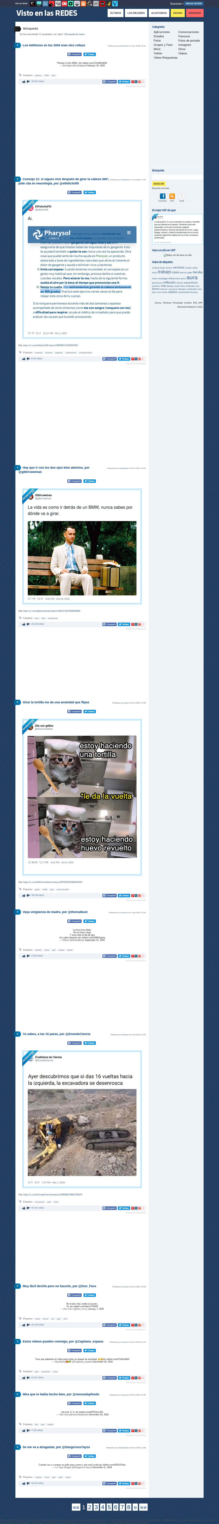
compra (155, 268)
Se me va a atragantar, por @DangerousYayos (56, 1447)
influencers (174, 278)
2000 (47, 75)
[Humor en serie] (77, 3)
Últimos (115, 13)
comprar (38, 1477)
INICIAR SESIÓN (194, 3)
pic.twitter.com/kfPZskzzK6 (89, 1412)
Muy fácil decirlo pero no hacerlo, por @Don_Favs (59, 1286)
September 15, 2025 (95, 940)
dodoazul (124, 913)
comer (68, 1477)
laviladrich (125, 180)
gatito (37, 889)
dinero (156, 288)
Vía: (20, 345)
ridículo (179, 283)
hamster (38, 950)
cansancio (173, 289)
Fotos (157, 40)
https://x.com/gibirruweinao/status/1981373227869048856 (51, 611)
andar (177, 286)
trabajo (164, 271)
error (159, 292)
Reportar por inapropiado (136, 86)
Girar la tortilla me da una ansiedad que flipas (56, 702)
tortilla (45, 889)
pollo (60, 1477)
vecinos (178, 267)
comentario (184, 292)
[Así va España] (51, 3)
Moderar (195, 13)
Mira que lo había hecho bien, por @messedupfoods (61, 1394)
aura (192, 277)
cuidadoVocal (71, 353)
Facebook (162, 201)
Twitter (158, 53)
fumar (165, 292)
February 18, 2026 (96, 65)
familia (197, 272)
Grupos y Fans (163, 44)
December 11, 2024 (102, 1467)
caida (194, 268)
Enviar (177, 13)
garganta (58, 353)
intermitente (52, 618)
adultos (172, 292)
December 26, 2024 (103, 1361)
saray (126, 703)
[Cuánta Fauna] (83, 3)
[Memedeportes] (45, 3)
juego (162, 268)
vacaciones (191, 282)
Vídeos (182, 53)
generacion (157, 283)
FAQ (195, 303)
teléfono (38, 75)
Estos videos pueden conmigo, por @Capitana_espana (63, 1341)
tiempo (182, 289)
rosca (56, 1202)
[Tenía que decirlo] (102, 3)
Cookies (188, 303)
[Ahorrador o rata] (108, 3)
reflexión (169, 282)
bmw (37, 618)
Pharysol (48, 353)
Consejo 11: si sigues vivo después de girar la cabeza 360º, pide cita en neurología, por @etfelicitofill (63, 181)
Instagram (184, 44)
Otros (181, 49)
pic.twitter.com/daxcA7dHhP (84, 1306)
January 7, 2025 (96, 1309)
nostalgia (163, 278)
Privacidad (178, 303)
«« (76, 1507)
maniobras (46, 1372)
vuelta (37, 1319)
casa (175, 272)
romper (50, 1424)
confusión (191, 289)
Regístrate (176, 3)
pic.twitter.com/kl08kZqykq (91, 937)
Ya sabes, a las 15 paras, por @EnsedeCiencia (56, 1034)
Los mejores (136, 13)
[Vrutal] (64, 3)
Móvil (157, 49)
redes (154, 278)
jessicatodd (123, 46)
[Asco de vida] (32, 3)
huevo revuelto (63, 889)
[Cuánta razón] (39, 3)
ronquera (38, 353)
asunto (45, 1319)
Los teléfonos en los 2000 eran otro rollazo (54, 45)
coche (55, 1372)
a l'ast (46, 1477)
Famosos (184, 36)
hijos (183, 286)
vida (163, 285)
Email (181, 201)
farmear (164, 289)
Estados (159, 36)
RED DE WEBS (21, 3)
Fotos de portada (189, 40)
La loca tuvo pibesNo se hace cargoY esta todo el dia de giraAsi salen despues (77, 934)
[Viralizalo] (115, 3)
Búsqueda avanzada (160, 188)
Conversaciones (188, 32)
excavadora (39, 1202)
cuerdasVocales (85, 353)
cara (197, 286)
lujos (154, 292)
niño (65, 1319)
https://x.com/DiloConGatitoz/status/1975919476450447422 (52, 882)
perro (183, 278)
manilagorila (123, 468)
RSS (172, 201)
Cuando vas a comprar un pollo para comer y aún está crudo (69, 1464)
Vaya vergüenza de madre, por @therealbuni (55, 912)
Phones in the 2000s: (68, 63)
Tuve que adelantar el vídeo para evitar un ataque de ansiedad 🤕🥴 (69, 1359)
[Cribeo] (70, 3)
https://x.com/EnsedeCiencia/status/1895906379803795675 (52, 1194)
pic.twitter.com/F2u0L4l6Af (116, 1359)
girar (53, 75)
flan (36, 1424)
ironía (154, 272)
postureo (156, 286)
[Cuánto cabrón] (58, 3)
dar (52, 1319)
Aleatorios (159, 13)
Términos (167, 303)
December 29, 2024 (98, 1414)
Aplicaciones (162, 32)
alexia (126, 1287)
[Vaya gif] (96, 3)
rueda (46, 950)
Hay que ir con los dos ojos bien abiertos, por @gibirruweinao (53, 470)
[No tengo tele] (89, 3)
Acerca (158, 303)
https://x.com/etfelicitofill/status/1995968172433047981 (50, 345)
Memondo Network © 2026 (189, 307)
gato (190, 272)
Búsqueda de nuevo (75, 34)
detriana (125, 1035)
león (200, 289)
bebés (69, 950)
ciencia (169, 268)
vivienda (190, 286)
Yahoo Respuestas (166, 57)
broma (194, 292)
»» (143, 1507)
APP (200, 303)
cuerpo (188, 268)
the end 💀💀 (68, 1412)
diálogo (170, 286)
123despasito (123, 1448)
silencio (183, 272)
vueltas (61, 950)
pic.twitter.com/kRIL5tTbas (112, 1464)
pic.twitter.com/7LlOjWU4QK (93, 63)
